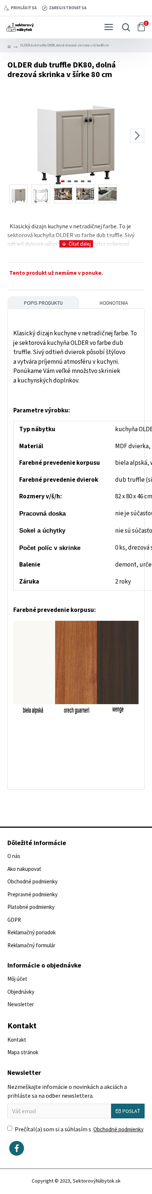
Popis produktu (43, 303)
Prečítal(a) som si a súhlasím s (79, 1129)
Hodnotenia (114, 303)
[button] (14, 135)
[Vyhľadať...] (124, 27)
